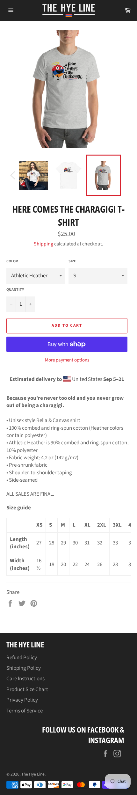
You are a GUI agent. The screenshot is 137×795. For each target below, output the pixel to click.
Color (12, 261)
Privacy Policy (22, 700)
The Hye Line (33, 774)
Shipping (43, 243)
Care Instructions (25, 678)
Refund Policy (21, 657)
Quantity (15, 289)
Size (72, 261)
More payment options (67, 360)
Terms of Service (24, 711)
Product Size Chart (27, 689)
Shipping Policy (23, 668)
